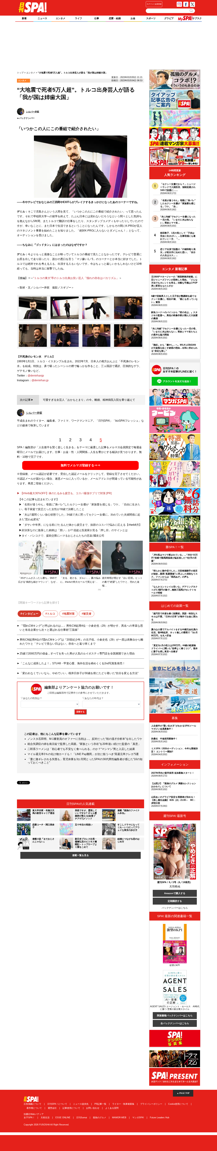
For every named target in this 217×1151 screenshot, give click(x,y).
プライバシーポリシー (151, 1104)
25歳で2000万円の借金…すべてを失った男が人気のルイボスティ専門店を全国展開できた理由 (77, 653)
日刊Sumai (82, 1117)
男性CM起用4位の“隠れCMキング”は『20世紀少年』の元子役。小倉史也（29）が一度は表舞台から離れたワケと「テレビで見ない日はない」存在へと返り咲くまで (81, 641)
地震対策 (69, 613)
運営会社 (52, 1108)
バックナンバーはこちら (175, 907)
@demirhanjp (36, 375)
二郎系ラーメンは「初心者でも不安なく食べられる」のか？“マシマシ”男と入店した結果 (81, 749)
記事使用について (72, 1108)
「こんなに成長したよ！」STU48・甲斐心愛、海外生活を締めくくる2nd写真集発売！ (72, 663)
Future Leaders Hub (159, 1117)
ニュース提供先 (81, 1104)
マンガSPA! (138, 1117)
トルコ (51, 613)
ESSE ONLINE (63, 1117)
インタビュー (30, 613)
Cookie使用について (178, 1104)
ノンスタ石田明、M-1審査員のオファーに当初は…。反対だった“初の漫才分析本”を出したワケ (84, 738)
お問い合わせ (93, 1108)
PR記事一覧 (100, 1104)
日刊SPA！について (57, 1104)
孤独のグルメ (100, 1117)
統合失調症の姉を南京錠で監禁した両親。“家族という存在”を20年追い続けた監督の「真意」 (84, 743)
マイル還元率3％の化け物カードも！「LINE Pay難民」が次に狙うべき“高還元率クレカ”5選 (83, 754)
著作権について (34, 1108)
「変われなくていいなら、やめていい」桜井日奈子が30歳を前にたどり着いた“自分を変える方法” (79, 673)
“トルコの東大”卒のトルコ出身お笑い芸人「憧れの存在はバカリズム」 (76, 278)
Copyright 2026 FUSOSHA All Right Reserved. (46, 1124)
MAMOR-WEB (119, 1117)
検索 (191, 10)
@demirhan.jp (40, 380)
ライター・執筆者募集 (123, 1104)
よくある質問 (112, 1108)
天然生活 (45, 1117)
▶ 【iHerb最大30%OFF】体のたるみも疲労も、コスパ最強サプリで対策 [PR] (64, 493)
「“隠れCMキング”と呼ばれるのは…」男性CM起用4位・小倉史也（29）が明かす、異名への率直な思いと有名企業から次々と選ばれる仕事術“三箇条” (81, 627)
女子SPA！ (29, 1117)
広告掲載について (33, 1104)
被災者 (87, 613)
